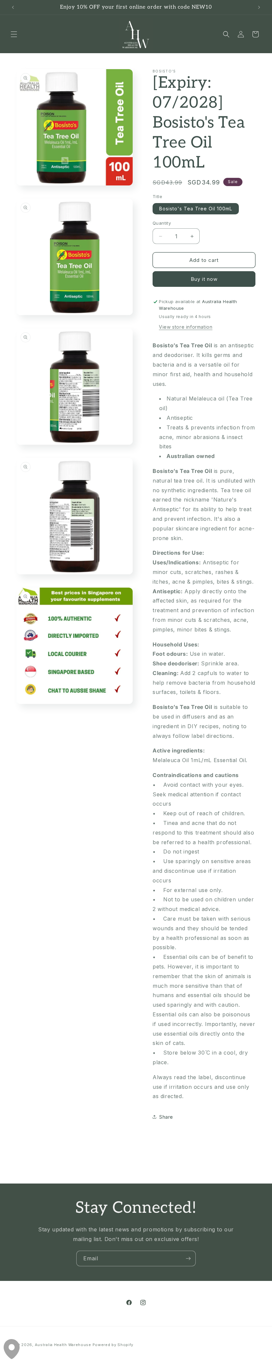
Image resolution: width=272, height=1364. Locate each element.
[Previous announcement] (13, 7)
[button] (14, 34)
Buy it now (204, 279)
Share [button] (166, 1117)
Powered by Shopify (113, 1344)
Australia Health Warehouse (63, 1344)
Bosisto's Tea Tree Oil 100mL (195, 208)
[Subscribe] (188, 1258)
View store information (185, 327)
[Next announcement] (259, 7)
